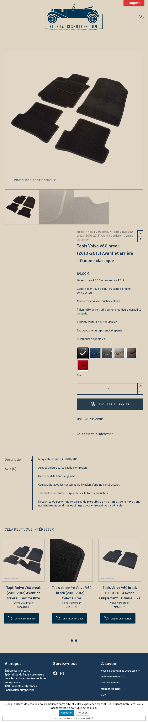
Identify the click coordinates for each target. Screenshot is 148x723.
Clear (79, 375)
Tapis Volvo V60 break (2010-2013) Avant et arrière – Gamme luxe (26, 593)
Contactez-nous (110, 682)
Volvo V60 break (98, 232)
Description (14, 460)
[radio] (83, 353)
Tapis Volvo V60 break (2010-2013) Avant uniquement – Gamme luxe (122, 593)
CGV (103, 695)
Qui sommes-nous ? (112, 676)
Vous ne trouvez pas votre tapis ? (120, 671)
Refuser (82, 713)
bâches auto (52, 506)
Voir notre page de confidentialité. (74, 718)
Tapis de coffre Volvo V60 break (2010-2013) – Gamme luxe (74, 593)
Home (80, 232)
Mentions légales (111, 689)
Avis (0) (10, 469)
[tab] (18, 460)
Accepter (66, 713)
